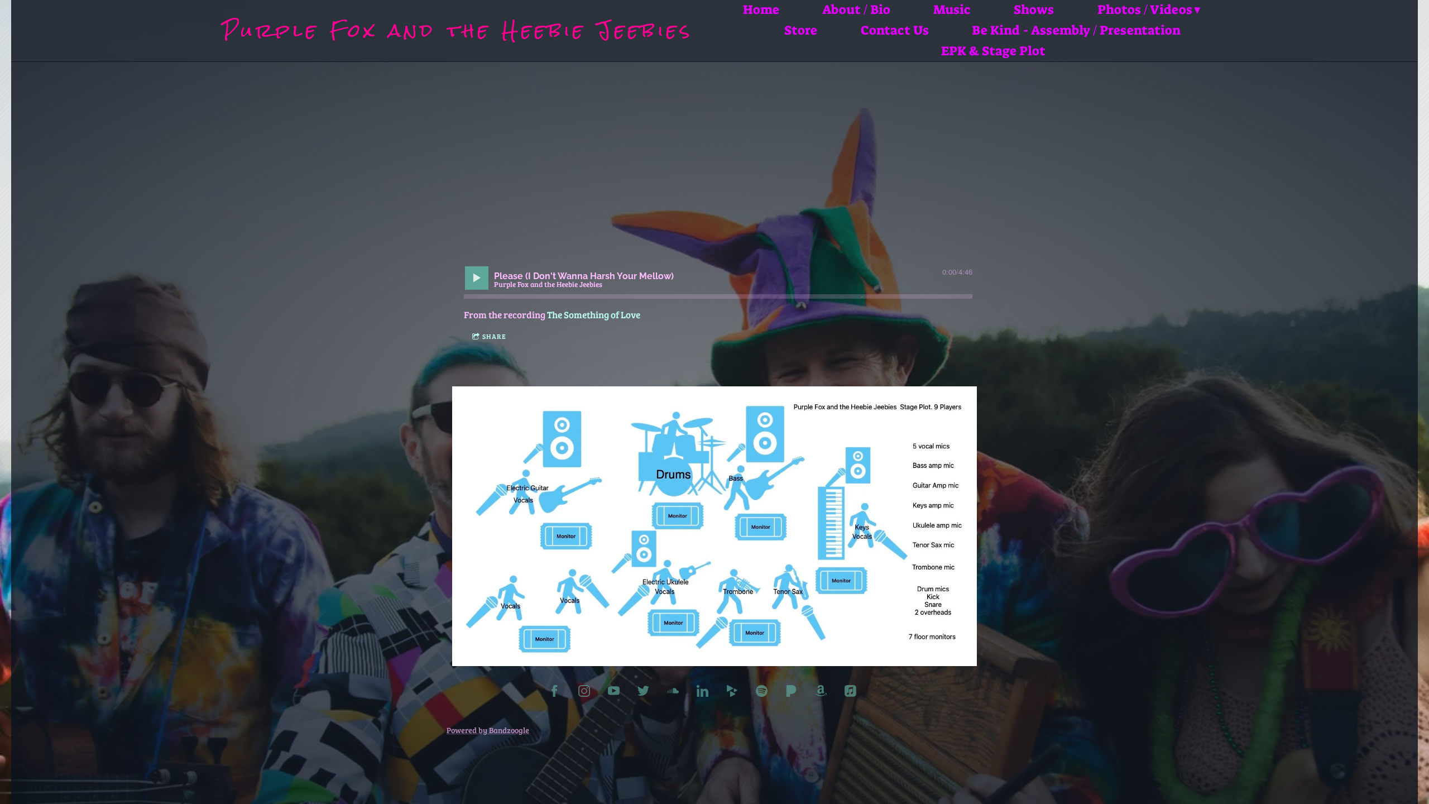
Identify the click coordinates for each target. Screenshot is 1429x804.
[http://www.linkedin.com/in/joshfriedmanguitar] (702, 692)
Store (800, 30)
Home (761, 10)
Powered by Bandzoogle (488, 730)
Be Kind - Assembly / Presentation (1076, 30)
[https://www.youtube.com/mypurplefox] (614, 692)
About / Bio (856, 10)
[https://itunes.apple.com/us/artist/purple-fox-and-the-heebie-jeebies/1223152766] (850, 692)
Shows (1034, 10)
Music (952, 10)
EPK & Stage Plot (993, 51)
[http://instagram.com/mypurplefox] (584, 692)
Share (494, 336)
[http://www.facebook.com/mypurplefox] (554, 692)
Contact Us (895, 30)
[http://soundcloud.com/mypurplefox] (673, 692)
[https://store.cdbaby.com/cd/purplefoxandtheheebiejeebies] (732, 692)
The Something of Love (593, 314)
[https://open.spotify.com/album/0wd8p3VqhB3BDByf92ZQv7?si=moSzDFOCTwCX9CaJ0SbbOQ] (762, 692)
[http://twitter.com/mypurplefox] (643, 692)
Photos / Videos (1144, 10)
